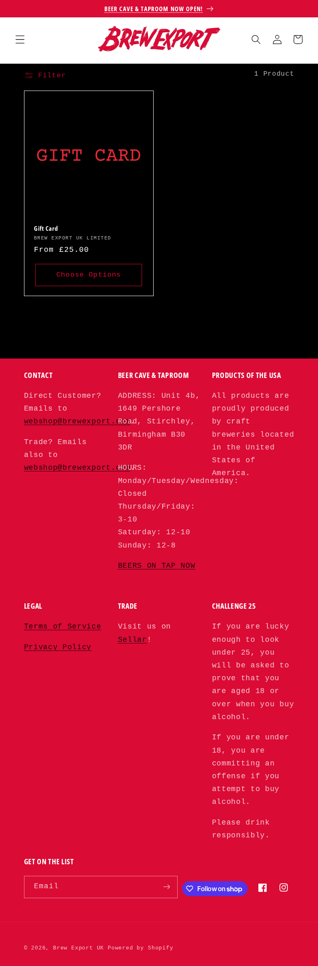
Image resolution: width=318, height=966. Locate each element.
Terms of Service (62, 626)
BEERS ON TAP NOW (156, 566)
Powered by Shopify (140, 948)
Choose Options (88, 274)
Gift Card (46, 228)
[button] (20, 39)
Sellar (132, 640)
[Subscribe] (166, 887)
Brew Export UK (78, 948)
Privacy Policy (58, 647)
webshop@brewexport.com (77, 421)
